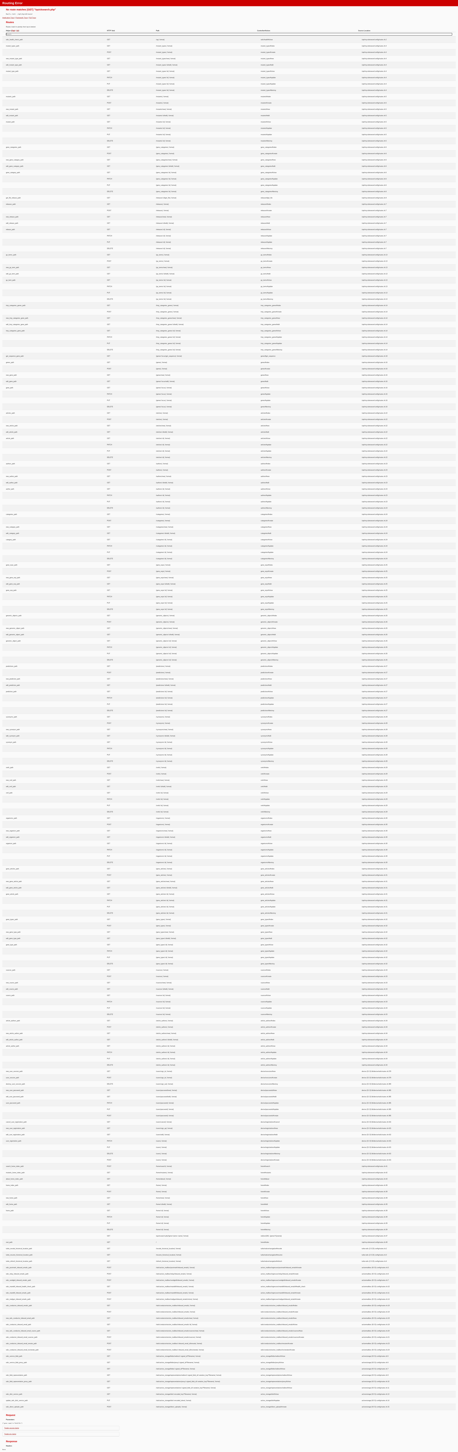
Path (13, 31)
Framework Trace (22, 18)
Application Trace (8, 18)
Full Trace (32, 18)
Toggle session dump (11, 1428)
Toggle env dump (10, 1434)
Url (17, 31)
